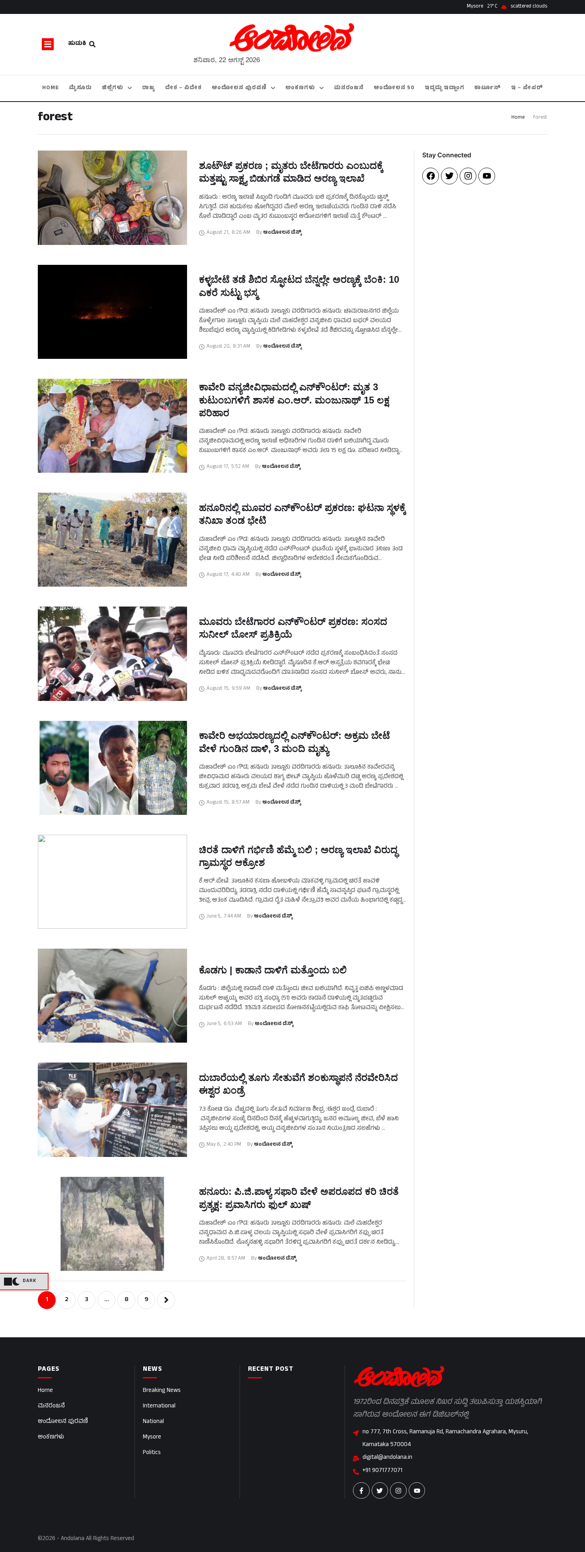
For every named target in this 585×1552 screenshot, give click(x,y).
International (159, 1406)
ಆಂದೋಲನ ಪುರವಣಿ (63, 1422)
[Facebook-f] (361, 1490)
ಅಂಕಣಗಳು (51, 1437)
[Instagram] (468, 176)
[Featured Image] (112, 198)
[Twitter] (449, 176)
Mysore (152, 1437)
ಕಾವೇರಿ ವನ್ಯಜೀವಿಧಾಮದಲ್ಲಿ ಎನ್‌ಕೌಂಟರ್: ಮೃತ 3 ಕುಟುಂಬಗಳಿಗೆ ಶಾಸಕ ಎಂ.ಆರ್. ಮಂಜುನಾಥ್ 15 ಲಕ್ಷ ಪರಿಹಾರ (294, 400)
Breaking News (162, 1391)
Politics (152, 1453)
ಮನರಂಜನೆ (51, 1406)
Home (518, 118)
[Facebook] (430, 176)
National (153, 1422)
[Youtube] (486, 176)
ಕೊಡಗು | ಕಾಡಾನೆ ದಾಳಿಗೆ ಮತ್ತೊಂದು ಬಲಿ (273, 970)
